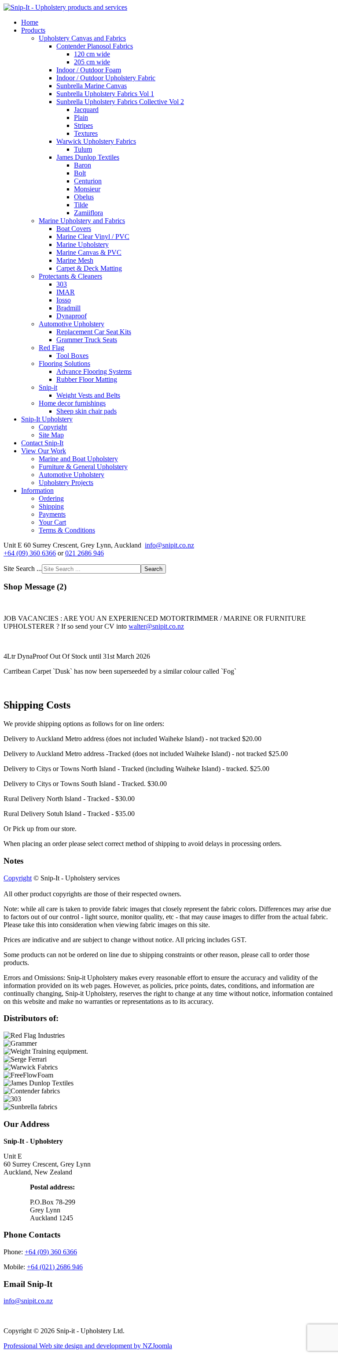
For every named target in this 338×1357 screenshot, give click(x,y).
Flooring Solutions (64, 363)
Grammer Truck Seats (86, 339)
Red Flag (51, 347)
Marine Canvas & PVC (88, 252)
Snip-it (48, 387)
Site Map (51, 435)
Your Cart (52, 522)
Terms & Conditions (67, 530)
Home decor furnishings (72, 403)
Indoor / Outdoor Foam (88, 70)
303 (61, 284)
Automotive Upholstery (71, 324)
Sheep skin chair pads (86, 411)
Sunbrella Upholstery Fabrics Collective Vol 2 (120, 101)
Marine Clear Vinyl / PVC (92, 236)
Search (153, 569)
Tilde (81, 205)
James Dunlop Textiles (87, 157)
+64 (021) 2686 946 (55, 1267)
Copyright (53, 427)
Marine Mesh (74, 260)
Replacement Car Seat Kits (93, 332)
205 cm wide (92, 62)
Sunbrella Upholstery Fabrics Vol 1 (105, 93)
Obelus (84, 197)
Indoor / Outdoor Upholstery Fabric (105, 78)
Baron (82, 165)
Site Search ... (23, 568)
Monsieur (87, 189)
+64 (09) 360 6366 (30, 553)
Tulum (83, 149)
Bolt (80, 173)
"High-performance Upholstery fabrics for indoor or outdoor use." (93, 28)
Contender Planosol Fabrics (94, 46)
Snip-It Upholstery (47, 419)
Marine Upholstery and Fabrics (82, 220)
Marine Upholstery (82, 244)
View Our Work (43, 451)
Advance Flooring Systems (94, 371)
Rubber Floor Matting (86, 379)
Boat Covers (73, 228)
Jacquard (86, 109)
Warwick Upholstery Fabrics (96, 141)
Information (37, 490)
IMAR (65, 292)
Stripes (83, 125)
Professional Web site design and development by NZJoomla (88, 1346)
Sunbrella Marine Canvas (91, 85)
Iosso (63, 300)
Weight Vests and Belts (88, 395)
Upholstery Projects (66, 482)
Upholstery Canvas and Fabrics (82, 38)
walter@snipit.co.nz (156, 626)
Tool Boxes (72, 355)
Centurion (88, 181)
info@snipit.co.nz (169, 545)
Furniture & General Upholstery (83, 466)
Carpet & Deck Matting (89, 268)
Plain (81, 117)
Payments (52, 514)
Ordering (51, 498)
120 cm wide (92, 54)
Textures (86, 133)
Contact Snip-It (42, 443)
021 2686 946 (84, 553)
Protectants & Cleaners (70, 276)
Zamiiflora (88, 212)
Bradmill (68, 308)
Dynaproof (71, 316)
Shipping (51, 506)
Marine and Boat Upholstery (78, 458)
